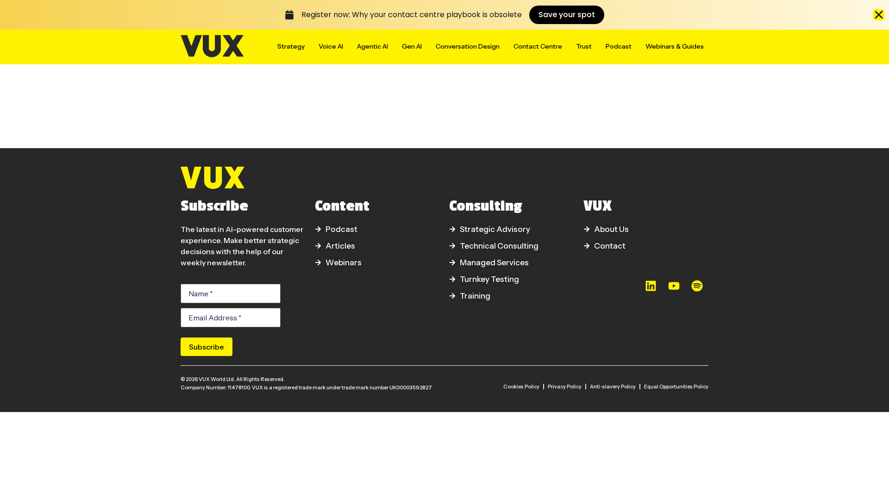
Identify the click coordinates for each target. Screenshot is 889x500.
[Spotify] (696, 286)
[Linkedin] (650, 286)
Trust (584, 46)
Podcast (619, 46)
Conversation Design (468, 46)
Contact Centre (537, 46)
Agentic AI (372, 46)
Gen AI (412, 46)
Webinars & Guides (674, 46)
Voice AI (331, 46)
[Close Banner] (878, 14)
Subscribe (206, 346)
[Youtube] (673, 286)
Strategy (291, 46)
